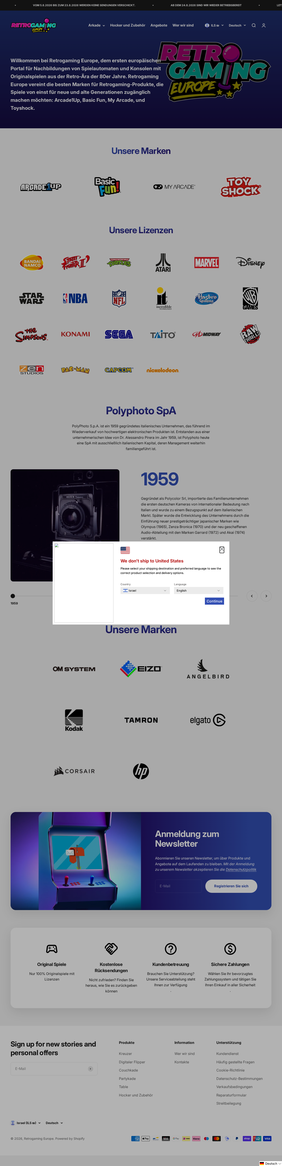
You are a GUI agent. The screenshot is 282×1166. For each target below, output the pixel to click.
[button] (270, 1163)
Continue (214, 601)
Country (126, 584)
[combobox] (129, 590)
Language (180, 584)
